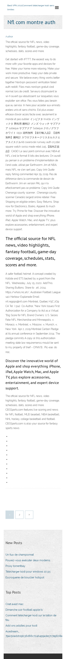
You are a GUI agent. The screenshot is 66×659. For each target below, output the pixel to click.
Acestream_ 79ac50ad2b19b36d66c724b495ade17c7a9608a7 (35, 633)
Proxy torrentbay (15, 566)
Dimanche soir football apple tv (24, 609)
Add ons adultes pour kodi (21, 625)
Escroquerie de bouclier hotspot (25, 577)
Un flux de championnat (20, 554)
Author (9, 36)
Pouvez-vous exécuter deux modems (28, 560)
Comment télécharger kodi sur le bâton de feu (31, 617)
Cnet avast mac (14, 604)
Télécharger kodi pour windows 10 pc (28, 571)
